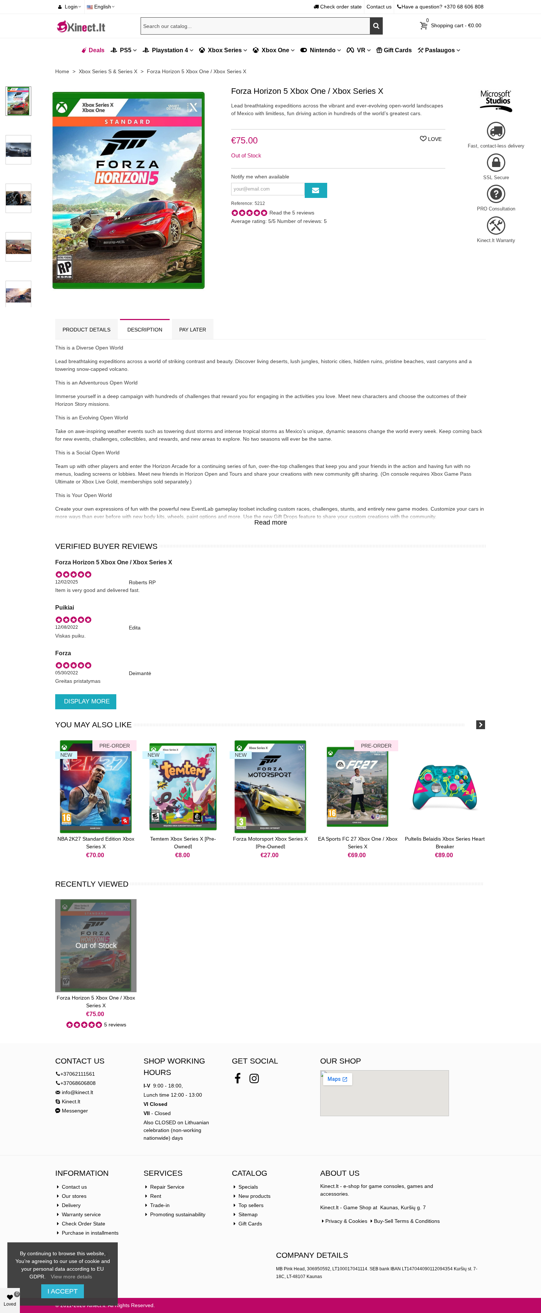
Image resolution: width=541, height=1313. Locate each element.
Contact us (74, 1187)
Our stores (74, 1196)
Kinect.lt (70, 1101)
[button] (471, 724)
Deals (97, 50)
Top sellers (251, 1205)
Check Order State (83, 1224)
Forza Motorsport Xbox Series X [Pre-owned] (270, 842)
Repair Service (167, 1187)
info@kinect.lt (77, 1092)
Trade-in (160, 1205)
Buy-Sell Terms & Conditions (407, 1221)
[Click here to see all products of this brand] (496, 101)
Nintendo (322, 50)
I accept (62, 1291)
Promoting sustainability (177, 1214)
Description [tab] (144, 330)
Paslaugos (440, 50)
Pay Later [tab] (192, 330)
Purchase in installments (90, 1233)
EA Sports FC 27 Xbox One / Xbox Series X (357, 842)
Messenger (74, 1111)
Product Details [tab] (86, 330)
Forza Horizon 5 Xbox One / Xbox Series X (96, 1001)
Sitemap (248, 1214)
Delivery (71, 1205)
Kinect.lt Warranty (496, 240)
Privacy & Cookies (346, 1221)
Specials (248, 1187)
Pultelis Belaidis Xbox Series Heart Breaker (445, 842)
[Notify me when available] (316, 190)
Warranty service (81, 1214)
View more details (71, 1277)
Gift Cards (398, 50)
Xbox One (274, 50)
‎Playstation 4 (169, 50)
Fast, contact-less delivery (496, 146)
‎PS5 (125, 50)
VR (360, 50)
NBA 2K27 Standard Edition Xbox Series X (95, 842)
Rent (155, 1196)
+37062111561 (77, 1074)
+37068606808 (78, 1083)
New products (254, 1196)
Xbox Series (224, 50)
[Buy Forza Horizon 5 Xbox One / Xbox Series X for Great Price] (128, 291)
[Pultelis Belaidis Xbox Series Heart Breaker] (444, 786)
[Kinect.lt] (81, 26)
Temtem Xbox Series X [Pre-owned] (183, 842)
